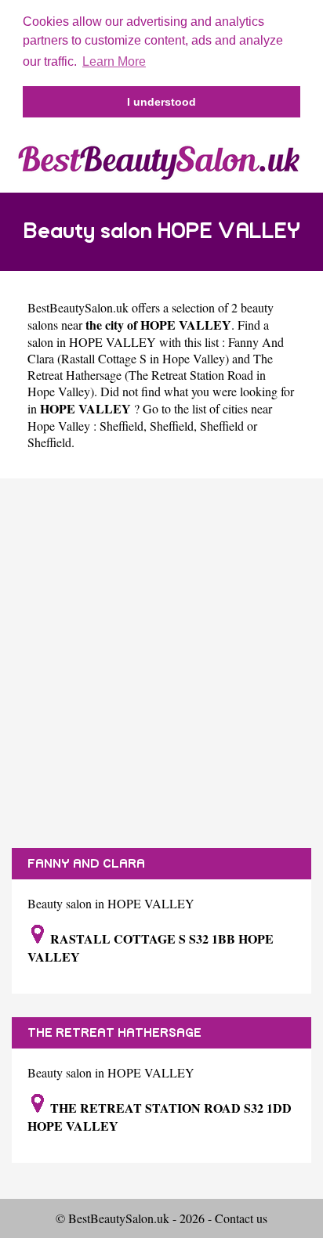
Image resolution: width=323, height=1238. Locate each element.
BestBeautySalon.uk (78, 307)
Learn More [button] (114, 61)
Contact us (241, 1218)
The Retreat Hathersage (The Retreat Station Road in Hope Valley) (150, 374)
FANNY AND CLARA (86, 863)
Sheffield (121, 425)
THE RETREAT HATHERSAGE (114, 1033)
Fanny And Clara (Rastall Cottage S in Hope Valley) (155, 350)
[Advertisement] (161, 663)
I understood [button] (161, 102)
